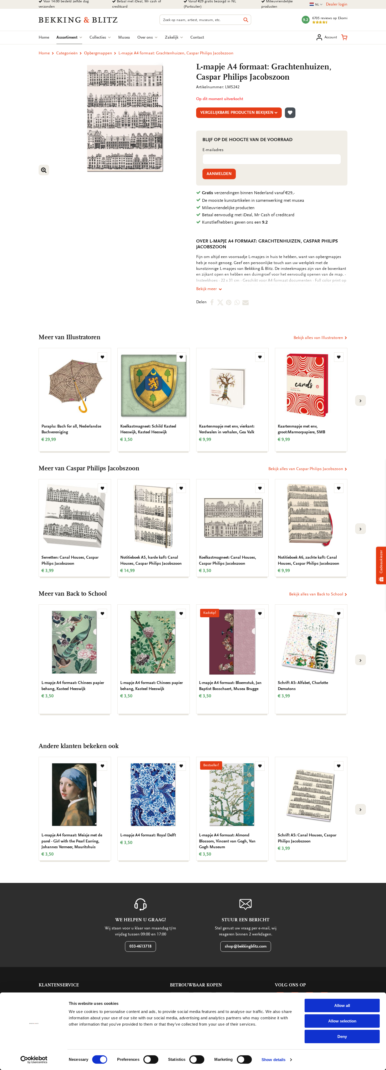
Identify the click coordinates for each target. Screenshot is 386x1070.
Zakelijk (172, 37)
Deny (342, 1036)
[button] (344, 37)
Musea (124, 37)
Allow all (342, 1005)
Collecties (98, 37)
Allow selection (342, 1021)
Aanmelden (219, 173)
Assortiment (69, 37)
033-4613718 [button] (140, 946)
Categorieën (67, 53)
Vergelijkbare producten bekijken (236, 112)
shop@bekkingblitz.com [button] (246, 946)
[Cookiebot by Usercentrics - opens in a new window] (34, 1060)
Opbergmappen (98, 53)
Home (44, 37)
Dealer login (336, 4)
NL (316, 4)
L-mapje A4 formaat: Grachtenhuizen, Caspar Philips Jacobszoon (175, 53)
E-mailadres (212, 149)
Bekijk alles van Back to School (316, 594)
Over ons (145, 37)
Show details (273, 1059)
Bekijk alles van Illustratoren (319, 337)
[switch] (150, 1059)
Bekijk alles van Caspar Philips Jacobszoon (306, 468)
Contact (197, 37)
